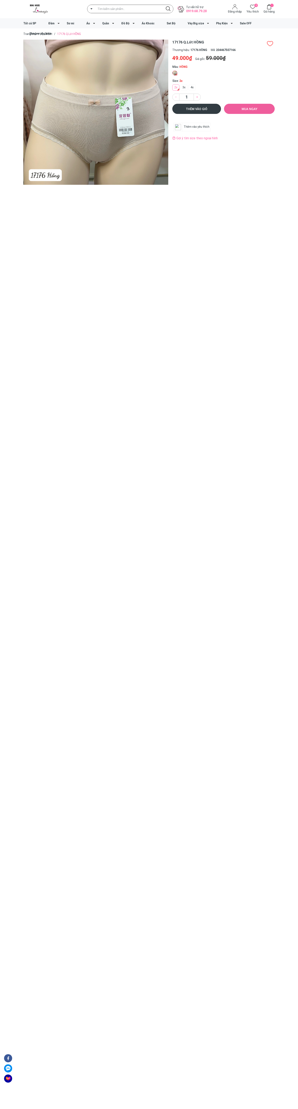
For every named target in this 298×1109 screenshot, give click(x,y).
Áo (88, 23)
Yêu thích (253, 11)
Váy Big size (196, 23)
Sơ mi (70, 23)
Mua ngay (249, 109)
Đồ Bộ (125, 23)
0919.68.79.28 (196, 11)
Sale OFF (246, 23)
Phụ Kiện (222, 23)
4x (192, 87)
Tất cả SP (29, 23)
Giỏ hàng (269, 11)
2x (175, 87)
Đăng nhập (235, 11)
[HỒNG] (174, 73)
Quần (105, 23)
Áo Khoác (148, 23)
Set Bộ (171, 23)
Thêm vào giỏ (196, 109)
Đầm (51, 23)
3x (183, 87)
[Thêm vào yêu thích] (270, 44)
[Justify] (168, 9)
